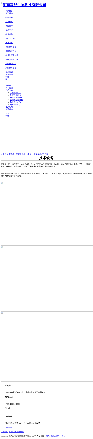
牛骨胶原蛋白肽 (11, 55)
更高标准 (9, 22)
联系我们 (9, 74)
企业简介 (9, 17)
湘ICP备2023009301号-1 (55, 436)
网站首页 (9, 11)
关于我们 (9, 13)
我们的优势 (10, 38)
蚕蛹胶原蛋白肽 (11, 59)
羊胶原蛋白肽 (10, 64)
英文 (7, 79)
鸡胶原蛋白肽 (10, 68)
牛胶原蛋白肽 (10, 47)
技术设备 (9, 34)
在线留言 (9, 427)
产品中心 (9, 43)
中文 (7, 77)
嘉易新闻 (9, 72)
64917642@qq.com (18, 408)
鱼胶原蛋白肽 (10, 51)
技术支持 (9, 30)
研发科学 (9, 26)
